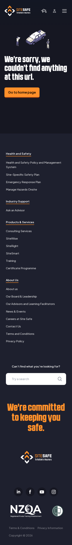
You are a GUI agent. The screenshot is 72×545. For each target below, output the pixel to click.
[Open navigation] (64, 11)
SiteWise (12, 238)
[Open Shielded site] (56, 511)
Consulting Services (19, 231)
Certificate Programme (21, 268)
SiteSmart (12, 253)
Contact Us (13, 326)
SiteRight (12, 246)
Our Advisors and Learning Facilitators (30, 303)
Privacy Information (50, 528)
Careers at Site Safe (19, 319)
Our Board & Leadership (21, 296)
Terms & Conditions (22, 528)
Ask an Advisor (15, 210)
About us (12, 289)
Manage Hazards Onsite (21, 189)
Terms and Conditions (20, 333)
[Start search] (60, 379)
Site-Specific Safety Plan (22, 174)
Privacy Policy (15, 341)
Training (11, 260)
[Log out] (54, 11)
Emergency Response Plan (23, 182)
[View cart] (44, 11)
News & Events (16, 311)
